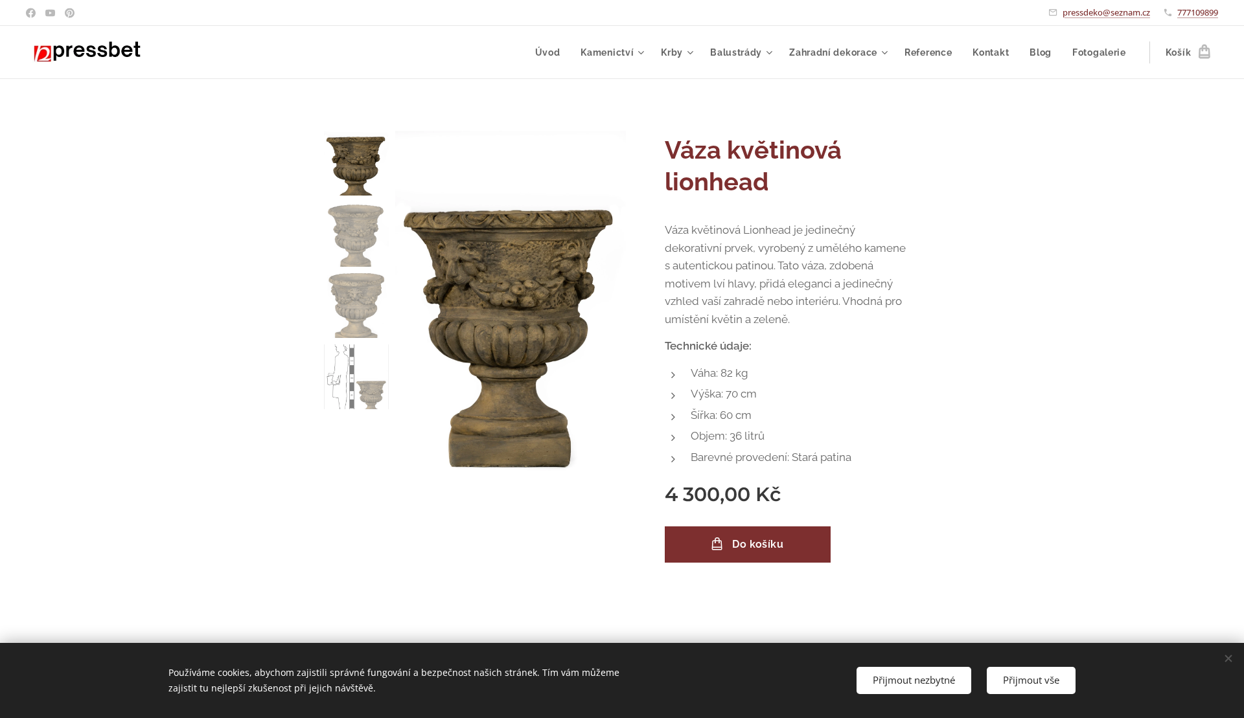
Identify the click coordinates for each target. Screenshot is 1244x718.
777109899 (1197, 12)
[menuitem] (551, 52)
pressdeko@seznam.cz (1106, 12)
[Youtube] (50, 13)
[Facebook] (31, 13)
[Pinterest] (70, 13)
